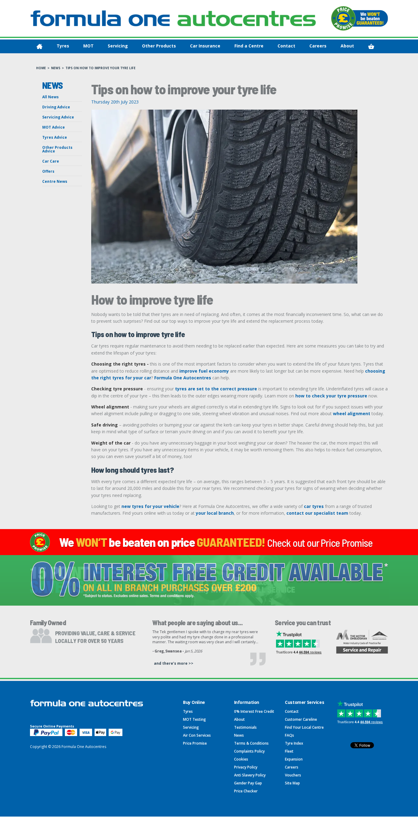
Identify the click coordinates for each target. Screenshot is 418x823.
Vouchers (293, 775)
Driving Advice (56, 107)
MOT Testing (194, 719)
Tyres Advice (54, 137)
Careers (318, 46)
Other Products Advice (57, 149)
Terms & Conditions (251, 743)
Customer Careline (301, 719)
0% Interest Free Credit (254, 711)
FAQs (289, 735)
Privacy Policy (245, 767)
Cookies (241, 759)
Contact (286, 46)
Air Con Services (197, 735)
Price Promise (195, 743)
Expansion (294, 759)
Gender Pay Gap (248, 783)
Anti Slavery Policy (250, 775)
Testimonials (245, 727)
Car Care (50, 161)
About (347, 46)
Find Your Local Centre (304, 727)
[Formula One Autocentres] (173, 18)
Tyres (63, 46)
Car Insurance (205, 46)
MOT (88, 46)
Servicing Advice (58, 117)
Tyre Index (294, 743)
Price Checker (246, 791)
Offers (48, 171)
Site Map (292, 783)
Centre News (54, 181)
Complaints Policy (249, 751)
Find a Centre (248, 46)
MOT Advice (53, 127)
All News (50, 97)
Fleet (289, 751)
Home (41, 68)
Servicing (118, 46)
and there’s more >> (173, 663)
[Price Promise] (359, 18)
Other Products (159, 46)
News (55, 68)
